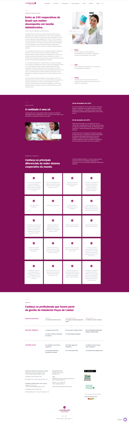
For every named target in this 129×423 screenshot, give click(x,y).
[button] (103, 3)
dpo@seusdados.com (60, 383)
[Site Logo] (30, 3)
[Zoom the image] (87, 375)
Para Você (55, 3)
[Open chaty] (125, 419)
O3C (72, 418)
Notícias (91, 3)
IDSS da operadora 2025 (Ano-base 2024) (93, 394)
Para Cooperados (75, 3)
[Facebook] (63, 416)
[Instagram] (66, 416)
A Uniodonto (47, 3)
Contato (98, 3)
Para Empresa (65, 3)
